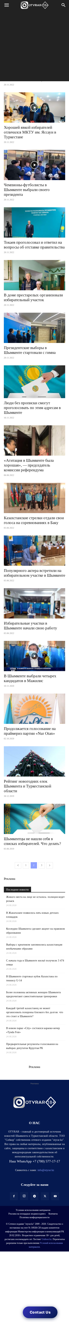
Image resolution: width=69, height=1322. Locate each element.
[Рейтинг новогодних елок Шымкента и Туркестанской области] (34, 761)
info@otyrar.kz (46, 1170)
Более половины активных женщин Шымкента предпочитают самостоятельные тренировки (33, 994)
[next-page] (49, 865)
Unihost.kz (47, 1239)
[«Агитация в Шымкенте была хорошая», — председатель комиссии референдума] (34, 440)
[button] (6, 5)
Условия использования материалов (33, 1210)
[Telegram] (34, 1196)
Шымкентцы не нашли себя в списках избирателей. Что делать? (32, 841)
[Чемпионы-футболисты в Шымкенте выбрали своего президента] (34, 165)
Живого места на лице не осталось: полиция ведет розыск (35, 899)
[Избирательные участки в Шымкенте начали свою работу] (34, 603)
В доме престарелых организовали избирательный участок (33, 297)
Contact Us (40, 1312)
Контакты (53, 1213)
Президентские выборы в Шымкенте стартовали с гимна (30, 350)
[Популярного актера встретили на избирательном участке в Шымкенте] (34, 551)
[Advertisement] (34, 46)
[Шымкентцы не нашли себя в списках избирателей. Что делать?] (34, 819)
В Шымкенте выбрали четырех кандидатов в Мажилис (30, 678)
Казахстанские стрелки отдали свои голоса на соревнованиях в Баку (34, 520)
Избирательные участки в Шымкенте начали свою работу (30, 625)
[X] (45, 1196)
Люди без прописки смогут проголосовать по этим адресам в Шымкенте (32, 408)
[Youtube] (55, 1196)
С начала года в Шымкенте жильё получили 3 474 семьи (35, 962)
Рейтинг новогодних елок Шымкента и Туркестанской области (27, 786)
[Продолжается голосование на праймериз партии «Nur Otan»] (34, 709)
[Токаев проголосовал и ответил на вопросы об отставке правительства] (34, 222)
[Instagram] (24, 1196)
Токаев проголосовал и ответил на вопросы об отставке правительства (34, 244)
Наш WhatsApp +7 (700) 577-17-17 (34, 1161)
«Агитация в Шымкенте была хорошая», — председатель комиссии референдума (29, 465)
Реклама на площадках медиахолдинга (26, 1213)
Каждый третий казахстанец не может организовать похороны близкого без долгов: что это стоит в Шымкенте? (34, 1012)
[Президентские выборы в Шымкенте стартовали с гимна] (34, 328)
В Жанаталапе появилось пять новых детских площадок (32, 914)
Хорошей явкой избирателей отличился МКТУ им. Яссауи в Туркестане (30, 132)
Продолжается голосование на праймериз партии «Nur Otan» (30, 731)
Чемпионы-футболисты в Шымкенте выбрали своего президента (27, 190)
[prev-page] (18, 865)
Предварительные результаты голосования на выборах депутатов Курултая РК (32, 1046)
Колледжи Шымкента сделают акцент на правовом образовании (35, 930)
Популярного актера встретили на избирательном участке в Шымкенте (34, 573)
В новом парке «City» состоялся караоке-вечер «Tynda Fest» (33, 1030)
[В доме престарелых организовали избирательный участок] (34, 275)
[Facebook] (14, 1196)
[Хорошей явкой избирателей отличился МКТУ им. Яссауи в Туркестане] (34, 107)
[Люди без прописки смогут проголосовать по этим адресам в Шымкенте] (34, 381)
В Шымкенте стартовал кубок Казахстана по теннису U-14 (32, 978)
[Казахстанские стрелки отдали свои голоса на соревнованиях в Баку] (34, 498)
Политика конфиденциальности (34, 1217)
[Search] (63, 5)
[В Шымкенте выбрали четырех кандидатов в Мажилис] (34, 656)
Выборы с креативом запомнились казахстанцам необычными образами (34, 946)
